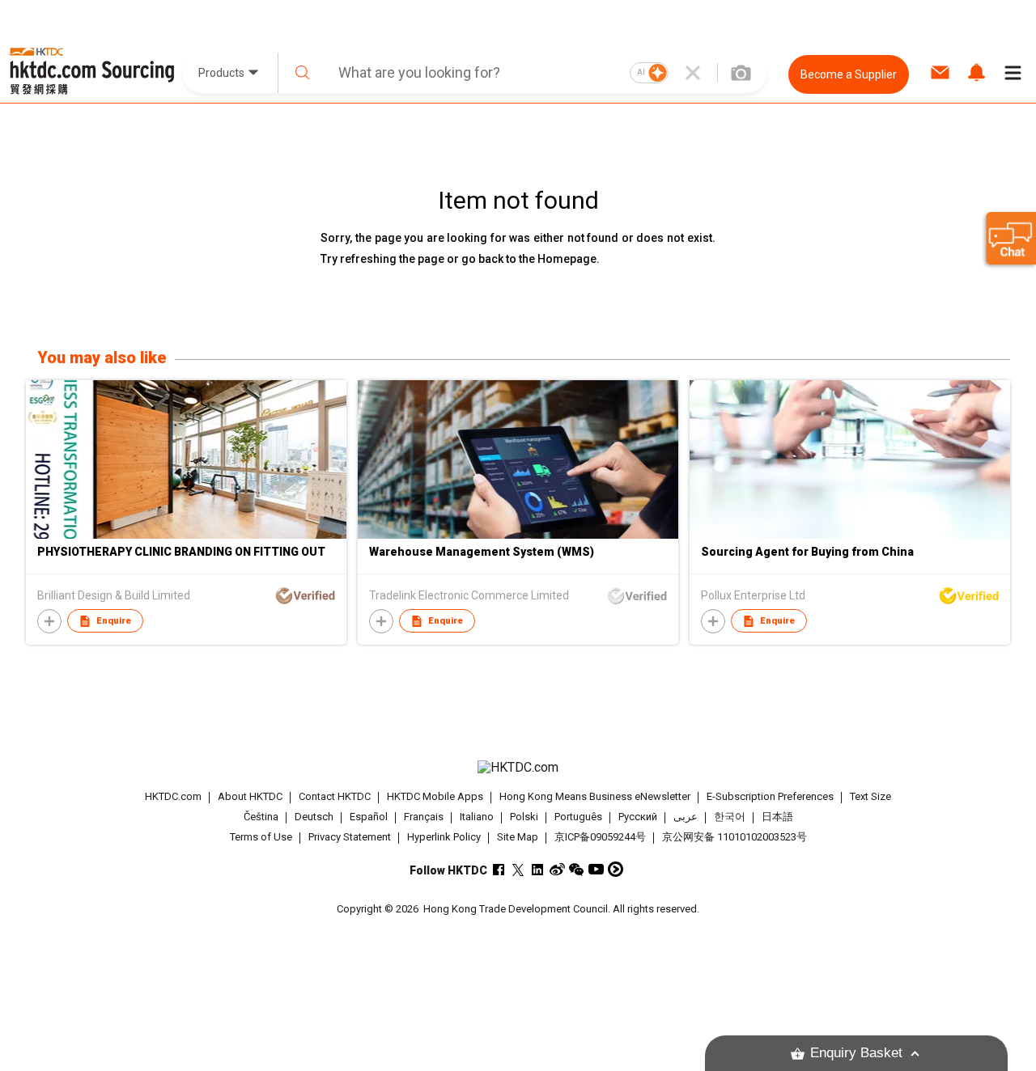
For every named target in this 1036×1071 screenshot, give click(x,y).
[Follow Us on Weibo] (557, 869)
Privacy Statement (349, 837)
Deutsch (314, 817)
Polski (524, 817)
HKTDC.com (173, 796)
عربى (685, 817)
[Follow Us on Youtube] (596, 869)
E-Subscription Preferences (770, 796)
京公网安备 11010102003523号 (734, 837)
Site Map (517, 837)
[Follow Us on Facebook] (499, 869)
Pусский (637, 817)
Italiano (477, 817)
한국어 (729, 817)
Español (369, 817)
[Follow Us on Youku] (615, 869)
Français (424, 817)
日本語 (777, 817)
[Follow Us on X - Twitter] (518, 869)
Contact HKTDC (335, 796)
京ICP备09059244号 (600, 837)
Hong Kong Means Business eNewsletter (594, 796)
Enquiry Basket (856, 1052)
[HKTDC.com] (517, 767)
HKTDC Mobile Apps (435, 796)
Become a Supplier (848, 74)
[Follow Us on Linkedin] (538, 869)
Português (578, 817)
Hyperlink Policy (444, 837)
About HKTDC (250, 796)
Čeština (261, 817)
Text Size (870, 796)
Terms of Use (261, 837)
